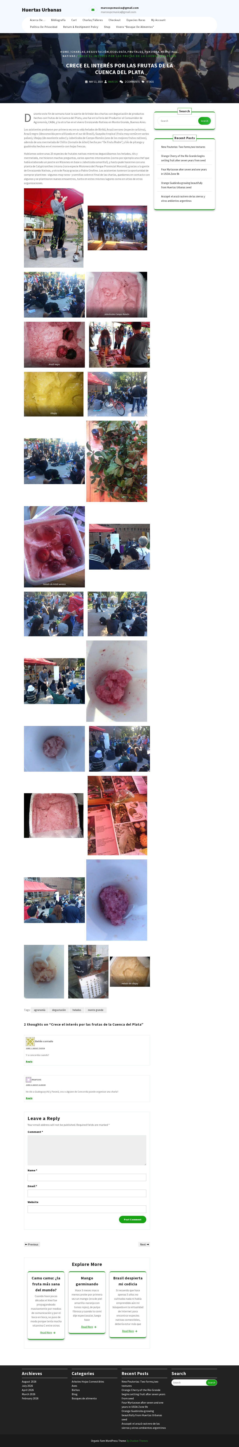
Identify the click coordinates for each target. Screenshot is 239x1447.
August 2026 (29, 1381)
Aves (74, 1385)
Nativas (69, 56)
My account (158, 20)
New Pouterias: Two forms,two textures (183, 147)
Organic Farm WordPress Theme (119, 1440)
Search (204, 120)
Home (64, 51)
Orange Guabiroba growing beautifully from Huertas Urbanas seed (142, 1415)
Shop (107, 27)
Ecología (118, 51)
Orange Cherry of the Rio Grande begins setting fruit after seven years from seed (143, 1394)
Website (33, 1202)
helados (77, 1010)
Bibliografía (58, 20)
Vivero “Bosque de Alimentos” (135, 27)
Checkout (115, 20)
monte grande (95, 1010)
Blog (75, 1394)
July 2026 (27, 1385)
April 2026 (28, 1390)
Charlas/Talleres (93, 20)
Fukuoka (152, 51)
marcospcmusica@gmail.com (118, 12)
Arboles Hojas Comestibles (88, 1381)
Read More (46, 1332)
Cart (74, 20)
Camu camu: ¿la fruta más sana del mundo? (46, 1284)
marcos (113, 81)
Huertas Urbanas (41, 9)
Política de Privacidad (43, 27)
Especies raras (135, 20)
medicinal (169, 51)
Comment (35, 1132)
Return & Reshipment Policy (80, 27)
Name (32, 1170)
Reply (29, 1061)
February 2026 (30, 1398)
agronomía (39, 1010)
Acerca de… (37, 20)
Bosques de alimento (84, 1398)
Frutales (135, 51)
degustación (98, 51)
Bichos (76, 1390)
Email (32, 1186)
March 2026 (28, 1394)
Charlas (78, 51)
